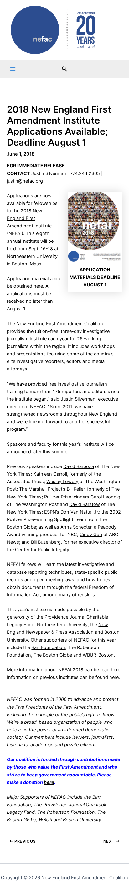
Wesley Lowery (62, 481)
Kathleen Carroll (50, 474)
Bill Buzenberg (46, 542)
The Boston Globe (53, 655)
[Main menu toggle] (12, 69)
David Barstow (84, 504)
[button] (64, 69)
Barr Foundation (48, 647)
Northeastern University (32, 256)
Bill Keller (76, 489)
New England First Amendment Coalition (59, 324)
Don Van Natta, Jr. (79, 512)
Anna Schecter (75, 527)
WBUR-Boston (98, 655)
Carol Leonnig (105, 497)
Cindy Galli (91, 534)
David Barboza (78, 466)
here (38, 286)
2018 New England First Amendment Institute (29, 218)
